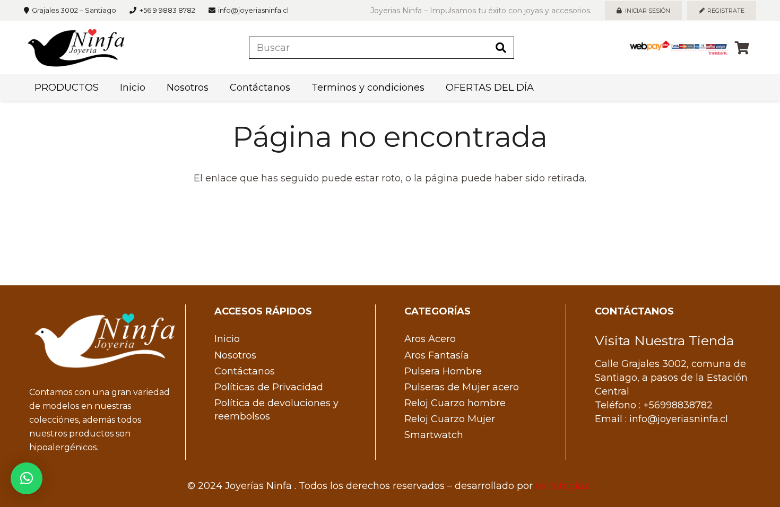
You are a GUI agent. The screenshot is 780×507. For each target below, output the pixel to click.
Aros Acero (430, 339)
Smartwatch (433, 435)
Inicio (227, 339)
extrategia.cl (564, 486)
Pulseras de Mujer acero (461, 387)
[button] (26, 478)
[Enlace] (76, 48)
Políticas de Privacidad (268, 387)
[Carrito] (742, 47)
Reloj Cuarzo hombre (455, 403)
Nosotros (235, 355)
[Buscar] (501, 47)
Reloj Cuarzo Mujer (449, 419)
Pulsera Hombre (443, 371)
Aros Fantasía (436, 355)
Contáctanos (244, 371)
